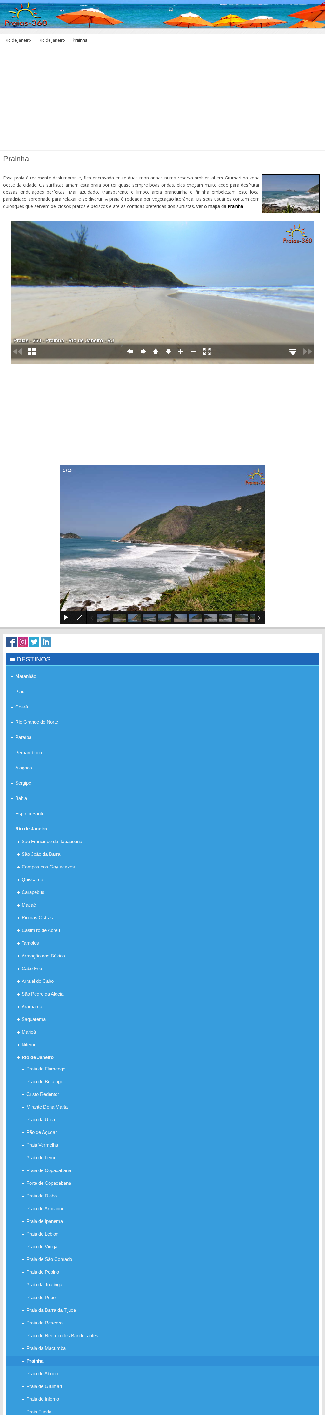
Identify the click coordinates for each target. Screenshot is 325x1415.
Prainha (235, 206)
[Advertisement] (162, 101)
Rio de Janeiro (18, 40)
